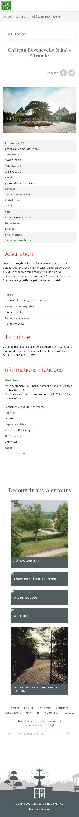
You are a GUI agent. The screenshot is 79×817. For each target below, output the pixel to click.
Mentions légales (39, 809)
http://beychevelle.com (18, 240)
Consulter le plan (15, 453)
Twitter (72, 73)
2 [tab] (42, 128)
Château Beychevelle (46, 16)
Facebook (64, 73)
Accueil (7, 16)
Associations (13, 712)
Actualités (62, 708)
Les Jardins (22, 16)
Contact (69, 712)
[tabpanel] (39, 110)
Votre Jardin (52, 712)
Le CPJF (29, 708)
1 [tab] (37, 128)
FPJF (28, 712)
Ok (67, 733)
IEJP (38, 712)
